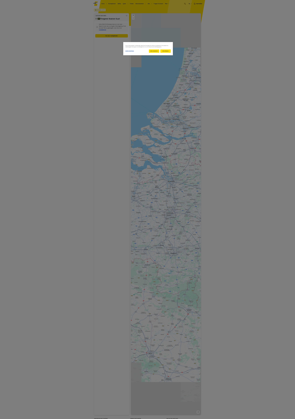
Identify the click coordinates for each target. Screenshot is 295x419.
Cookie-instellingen (129, 50)
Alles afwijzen (165, 51)
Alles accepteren (154, 51)
